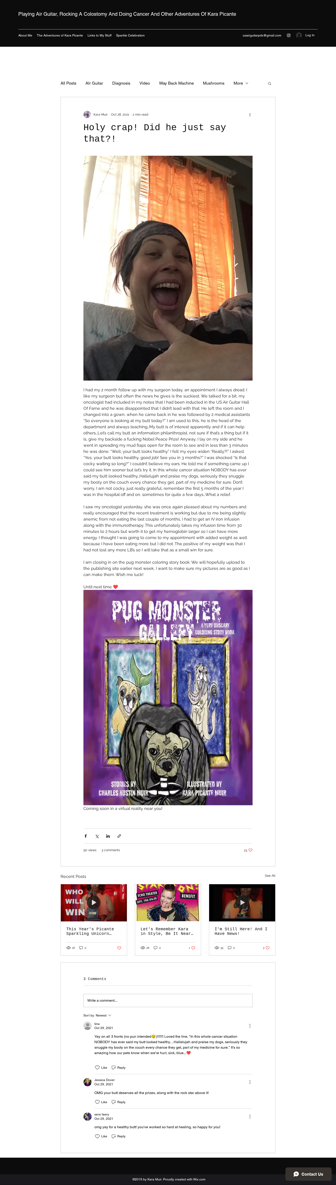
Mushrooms (213, 83)
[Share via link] (119, 836)
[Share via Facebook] (85, 836)
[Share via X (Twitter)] (97, 836)
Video (144, 83)
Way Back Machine (176, 83)
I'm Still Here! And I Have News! (241, 931)
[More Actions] (250, 1026)
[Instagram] (288, 35)
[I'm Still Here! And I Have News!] (242, 902)
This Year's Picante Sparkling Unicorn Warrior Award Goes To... (90, 931)
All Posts (68, 83)
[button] (269, 83)
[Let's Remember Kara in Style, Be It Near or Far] (168, 902)
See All (270, 875)
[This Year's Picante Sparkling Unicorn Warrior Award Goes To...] (94, 902)
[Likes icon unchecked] (97, 1067)
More (238, 83)
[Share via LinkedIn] (108, 836)
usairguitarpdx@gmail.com (262, 35)
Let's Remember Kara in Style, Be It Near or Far (166, 931)
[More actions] (250, 114)
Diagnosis (121, 83)
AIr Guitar (94, 83)
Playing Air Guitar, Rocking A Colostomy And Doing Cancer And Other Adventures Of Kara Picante (127, 14)
